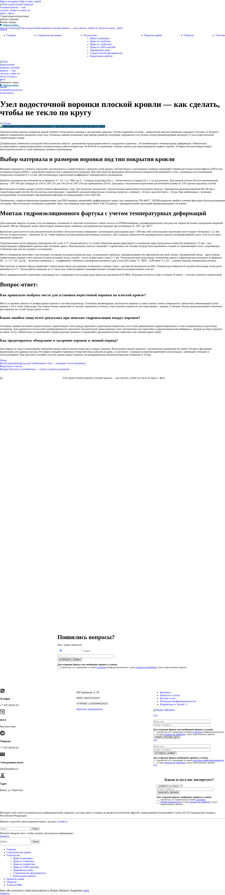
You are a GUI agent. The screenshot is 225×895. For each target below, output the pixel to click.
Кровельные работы (101, 56)
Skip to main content (30, 1)
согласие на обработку (146, 667)
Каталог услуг (168, 698)
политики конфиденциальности (208, 760)
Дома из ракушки (100, 38)
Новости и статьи (170, 695)
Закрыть (4, 836)
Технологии (15, 90)
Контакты (165, 692)
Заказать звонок (9, 28)
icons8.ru (62, 821)
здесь (86, 890)
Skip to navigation (10, 1)
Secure (7, 123)
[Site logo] (17, 13)
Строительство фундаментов (106, 53)
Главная (4, 90)
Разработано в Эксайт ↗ (173, 704)
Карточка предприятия (89, 709)
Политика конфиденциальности (178, 701)
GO (155, 715)
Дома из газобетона (101, 44)
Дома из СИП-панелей (102, 47)
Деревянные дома (100, 50)
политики (101, 667)
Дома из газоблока (100, 41)
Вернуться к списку (11, 366)
